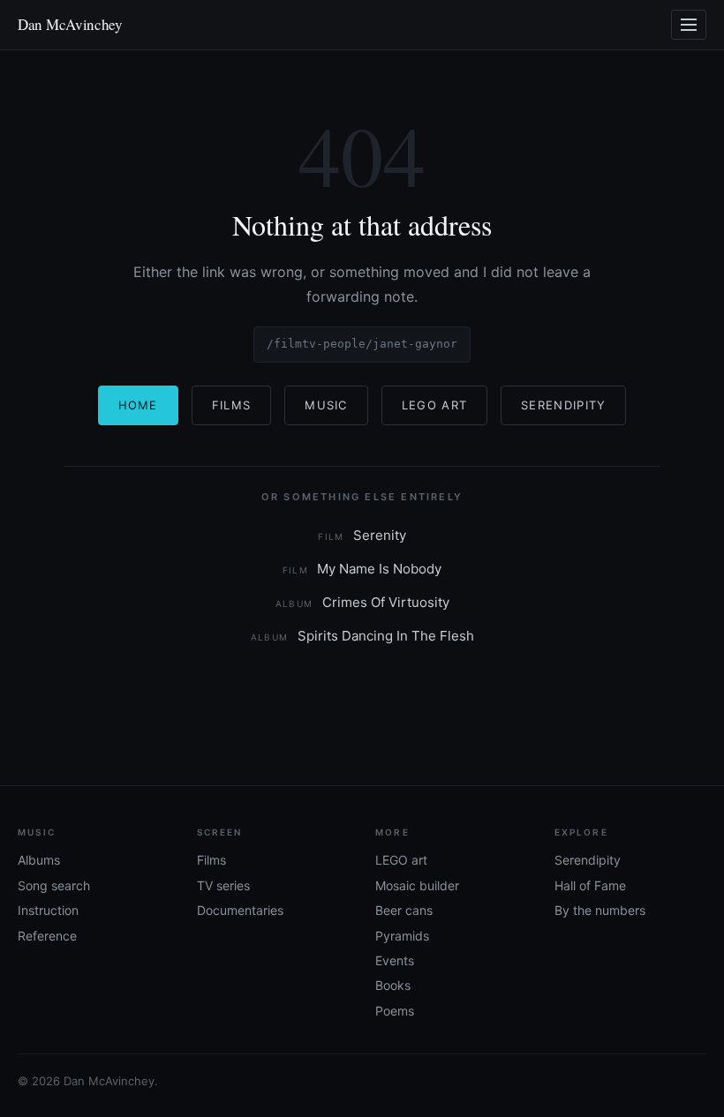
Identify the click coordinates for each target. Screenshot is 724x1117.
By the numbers (599, 910)
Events (394, 960)
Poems (394, 1010)
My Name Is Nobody (362, 568)
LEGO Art (434, 405)
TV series (223, 885)
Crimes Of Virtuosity (362, 602)
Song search (54, 885)
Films (232, 405)
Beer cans (404, 910)
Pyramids (402, 935)
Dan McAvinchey (70, 24)
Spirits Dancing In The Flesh (362, 635)
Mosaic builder (417, 885)
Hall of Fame (590, 885)
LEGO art (401, 859)
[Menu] (688, 25)
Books (393, 985)
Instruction (48, 910)
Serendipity (563, 405)
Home (138, 405)
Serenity (362, 535)
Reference (47, 935)
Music (326, 405)
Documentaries (240, 910)
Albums (39, 859)
